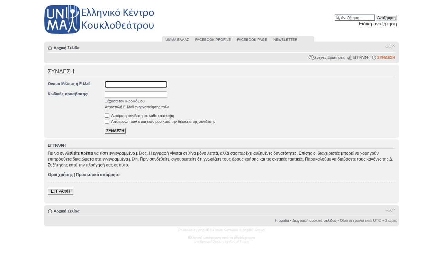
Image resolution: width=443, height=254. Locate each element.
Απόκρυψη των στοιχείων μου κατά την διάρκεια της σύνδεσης (162, 121)
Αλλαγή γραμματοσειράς (390, 46)
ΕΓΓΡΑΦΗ (361, 57)
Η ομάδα (282, 220)
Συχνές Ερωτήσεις (329, 57)
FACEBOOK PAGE (252, 40)
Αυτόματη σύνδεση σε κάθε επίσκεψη (142, 116)
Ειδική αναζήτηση (378, 23)
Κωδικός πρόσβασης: (68, 94)
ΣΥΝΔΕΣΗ (386, 57)
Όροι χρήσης (60, 174)
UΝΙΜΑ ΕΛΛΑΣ (177, 40)
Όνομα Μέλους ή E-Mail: (70, 84)
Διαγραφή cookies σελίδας (314, 220)
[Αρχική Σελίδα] (99, 34)
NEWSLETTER (285, 40)
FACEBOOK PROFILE (213, 40)
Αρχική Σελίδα (67, 48)
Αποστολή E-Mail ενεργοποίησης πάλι (137, 107)
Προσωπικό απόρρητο (97, 174)
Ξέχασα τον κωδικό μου (125, 101)
